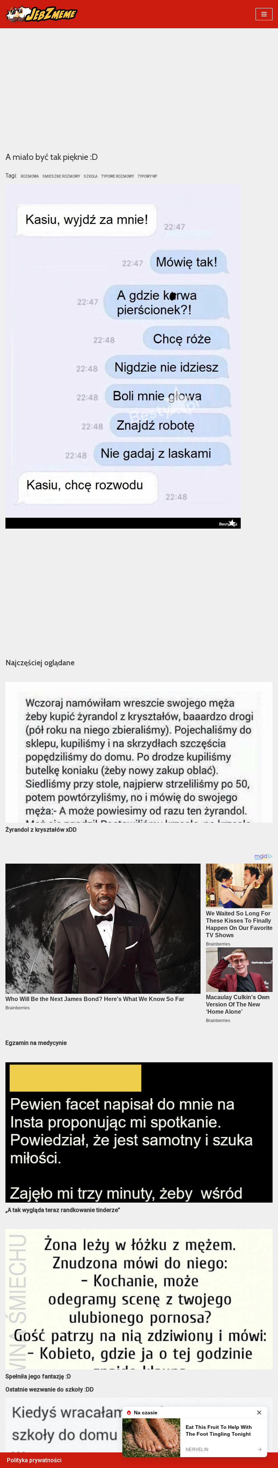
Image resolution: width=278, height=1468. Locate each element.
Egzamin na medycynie (36, 1042)
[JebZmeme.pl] (41, 14)
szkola (90, 176)
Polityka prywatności (34, 1460)
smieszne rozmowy (61, 176)
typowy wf (147, 176)
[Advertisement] (139, 89)
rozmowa (30, 176)
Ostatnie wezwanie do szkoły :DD (49, 1389)
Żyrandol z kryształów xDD (41, 829)
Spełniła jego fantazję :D (38, 1376)
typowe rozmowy (117, 176)
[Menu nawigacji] (264, 14)
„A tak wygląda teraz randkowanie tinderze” (62, 1210)
